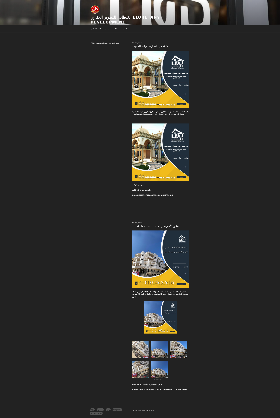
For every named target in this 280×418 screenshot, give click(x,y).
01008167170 (138, 195)
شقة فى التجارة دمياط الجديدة (150, 46)
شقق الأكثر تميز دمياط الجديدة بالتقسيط (155, 226)
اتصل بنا (124, 29)
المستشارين (165, 112)
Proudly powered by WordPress (143, 411)
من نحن (107, 29)
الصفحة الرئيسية (95, 29)
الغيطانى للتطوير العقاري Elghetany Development (125, 19)
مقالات (115, 29)
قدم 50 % (183, 294)
